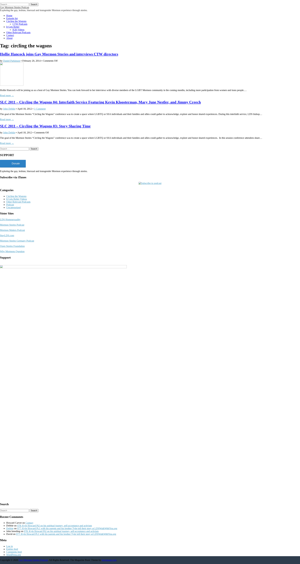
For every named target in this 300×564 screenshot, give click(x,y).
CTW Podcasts (19, 24)
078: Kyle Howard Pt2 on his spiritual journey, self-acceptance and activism (54, 525)
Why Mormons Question (12, 251)
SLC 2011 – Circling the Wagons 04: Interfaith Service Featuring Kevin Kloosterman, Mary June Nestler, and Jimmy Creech (100, 102)
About (9, 38)
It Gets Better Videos (16, 199)
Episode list (12, 18)
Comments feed (14, 552)
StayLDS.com (7, 235)
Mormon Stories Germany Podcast (17, 240)
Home (9, 15)
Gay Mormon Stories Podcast (14, 7)
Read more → (7, 95)
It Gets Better (12, 26)
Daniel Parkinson (11, 60)
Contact (10, 35)
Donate (16, 163)
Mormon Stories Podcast (12, 225)
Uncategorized (13, 207)
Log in (9, 546)
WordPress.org (13, 554)
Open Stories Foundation (12, 246)
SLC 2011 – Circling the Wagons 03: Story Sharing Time (45, 126)
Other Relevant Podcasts (18, 32)
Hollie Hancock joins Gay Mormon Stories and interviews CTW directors (59, 54)
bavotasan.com (109, 560)
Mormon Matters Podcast (12, 230)
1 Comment (40, 108)
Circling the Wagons (16, 21)
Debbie (9, 528)
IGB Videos (18, 29)
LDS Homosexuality (10, 219)
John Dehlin (9, 108)
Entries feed (12, 549)
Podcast (10, 204)
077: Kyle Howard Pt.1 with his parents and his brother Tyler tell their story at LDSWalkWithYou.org (67, 528)
